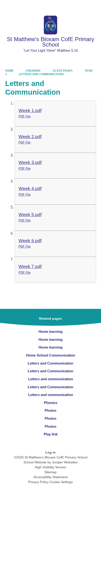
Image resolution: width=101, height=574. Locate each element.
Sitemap (50, 472)
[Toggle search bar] (82, 6)
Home (9, 70)
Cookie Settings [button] (61, 482)
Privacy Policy (38, 482)
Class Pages (63, 70)
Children (33, 70)
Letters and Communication (41, 74)
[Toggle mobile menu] (95, 6)
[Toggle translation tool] (70, 6)
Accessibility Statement (51, 477)
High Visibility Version (50, 467)
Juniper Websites (65, 462)
